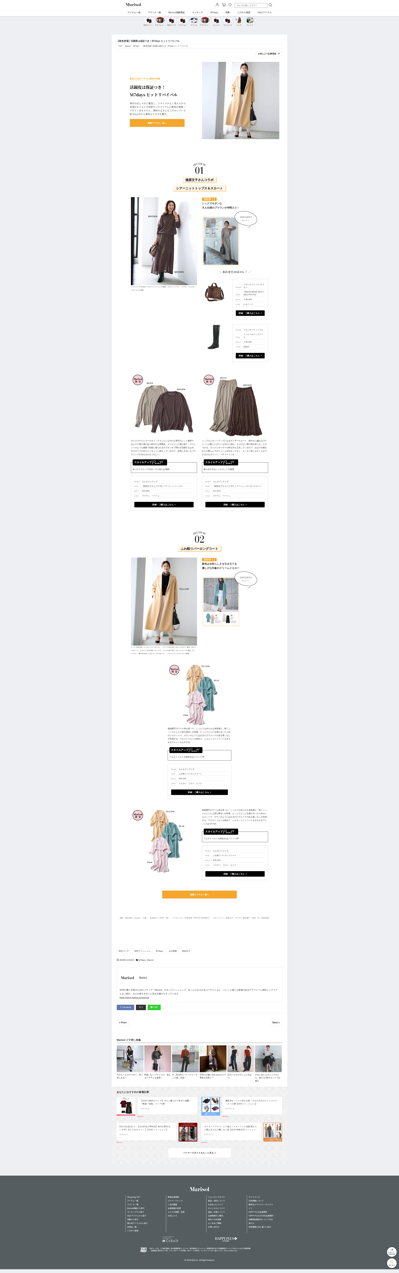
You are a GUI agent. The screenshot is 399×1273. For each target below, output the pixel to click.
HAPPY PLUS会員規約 (258, 1212)
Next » (276, 1022)
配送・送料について (216, 1200)
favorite (230, 4)
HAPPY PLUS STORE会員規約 (261, 1215)
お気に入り (172, 1215)
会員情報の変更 (174, 1208)
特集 (227, 12)
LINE (155, 1007)
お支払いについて (215, 1204)
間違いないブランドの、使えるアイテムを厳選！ (157, 1076)
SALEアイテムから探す (136, 1215)
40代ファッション (142, 951)
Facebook (126, 1007)
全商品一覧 (132, 1226)
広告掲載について (256, 1200)
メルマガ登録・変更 (176, 1212)
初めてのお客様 (214, 1219)
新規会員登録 (173, 1197)
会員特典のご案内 (215, 1215)
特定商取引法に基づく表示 (260, 1226)
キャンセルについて (216, 1208)
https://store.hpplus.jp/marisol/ (134, 997)
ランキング (197, 12)
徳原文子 (186, 951)
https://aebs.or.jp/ (231, 1250)
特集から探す (132, 1219)
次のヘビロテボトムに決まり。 (239, 1076)
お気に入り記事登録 (267, 54)
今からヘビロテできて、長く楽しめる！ (130, 1076)
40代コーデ (124, 951)
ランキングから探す (135, 1212)
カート (224, 4)
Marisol (150, 960)
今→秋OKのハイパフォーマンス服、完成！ (184, 1076)
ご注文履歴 (172, 1204)
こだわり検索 (243, 12)
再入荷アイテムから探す (137, 1223)
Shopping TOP (133, 1197)
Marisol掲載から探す (135, 1208)
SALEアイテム (265, 12)
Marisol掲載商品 (176, 12)
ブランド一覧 (154, 12)
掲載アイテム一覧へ (157, 123)
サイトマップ (254, 1197)
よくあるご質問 (214, 1223)
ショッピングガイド (216, 1197)
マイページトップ (175, 1200)
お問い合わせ (213, 1226)
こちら (220, 1250)
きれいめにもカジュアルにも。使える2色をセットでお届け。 (267, 1078)
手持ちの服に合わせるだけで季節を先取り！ (213, 1076)
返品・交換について (216, 1212)
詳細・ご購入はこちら (249, 313)
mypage (217, 4)
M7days (214, 12)
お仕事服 (173, 951)
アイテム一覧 (133, 12)
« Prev (123, 1022)
